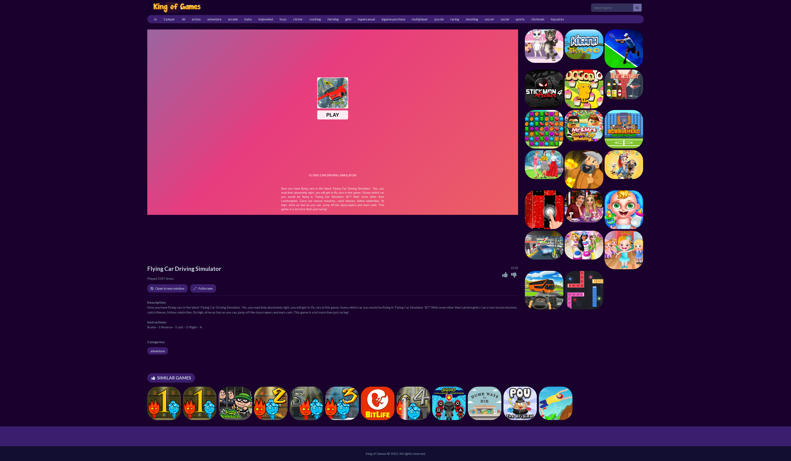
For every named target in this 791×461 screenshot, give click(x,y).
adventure (158, 351)
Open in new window (169, 288)
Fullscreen (205, 288)
